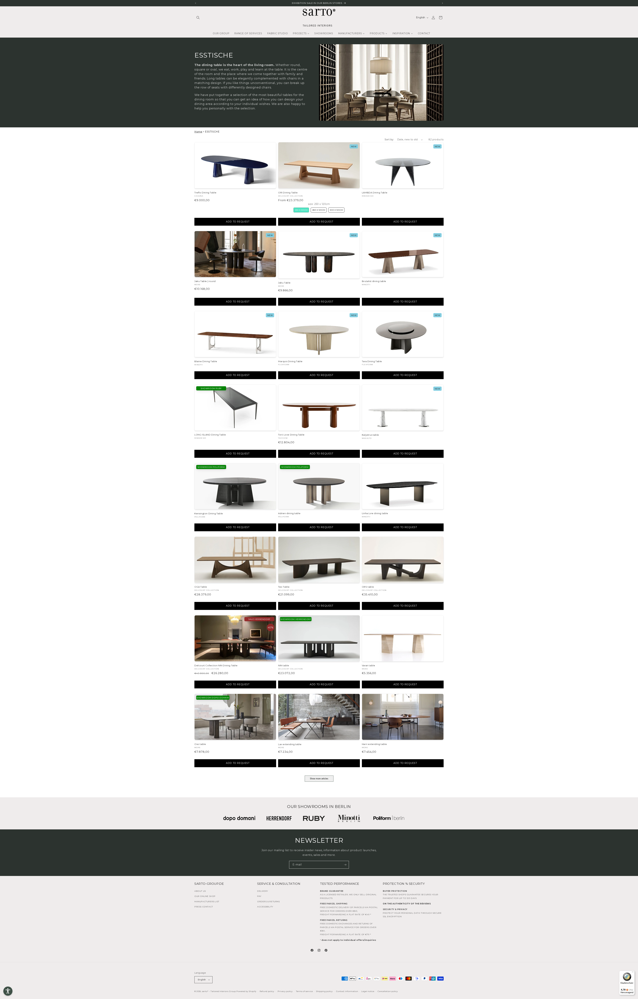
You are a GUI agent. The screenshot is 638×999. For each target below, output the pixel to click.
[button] (198, 17)
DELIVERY (262, 891)
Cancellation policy (387, 991)
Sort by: (389, 139)
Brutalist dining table (374, 281)
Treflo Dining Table (205, 192)
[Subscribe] (345, 865)
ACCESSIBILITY (265, 906)
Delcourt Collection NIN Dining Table (216, 665)
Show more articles (319, 778)
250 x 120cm (301, 210)
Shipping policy (324, 991)
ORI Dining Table (288, 192)
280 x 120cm (318, 210)
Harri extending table (374, 744)
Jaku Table (284, 282)
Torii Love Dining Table (291, 434)
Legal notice (367, 991)
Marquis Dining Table (290, 361)
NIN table (283, 665)
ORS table (368, 586)
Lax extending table (289, 744)
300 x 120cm (336, 210)
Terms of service (304, 991)
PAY (259, 896)
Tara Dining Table (372, 361)
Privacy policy (285, 991)
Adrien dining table (289, 513)
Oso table (200, 744)
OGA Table (200, 586)
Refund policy (267, 991)
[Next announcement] (442, 3)
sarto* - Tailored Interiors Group (219, 991)
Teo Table (283, 586)
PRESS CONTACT (203, 906)
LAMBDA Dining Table (374, 192)
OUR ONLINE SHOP (204, 896)
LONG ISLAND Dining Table (210, 434)
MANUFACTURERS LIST (206, 901)
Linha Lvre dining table (375, 513)
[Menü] (633, 973)
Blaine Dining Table (205, 361)
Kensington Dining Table (208, 513)
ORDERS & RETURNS (268, 901)
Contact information (347, 991)
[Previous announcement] (195, 3)
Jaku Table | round (205, 281)
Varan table (368, 665)
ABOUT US (200, 891)
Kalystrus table (370, 434)
